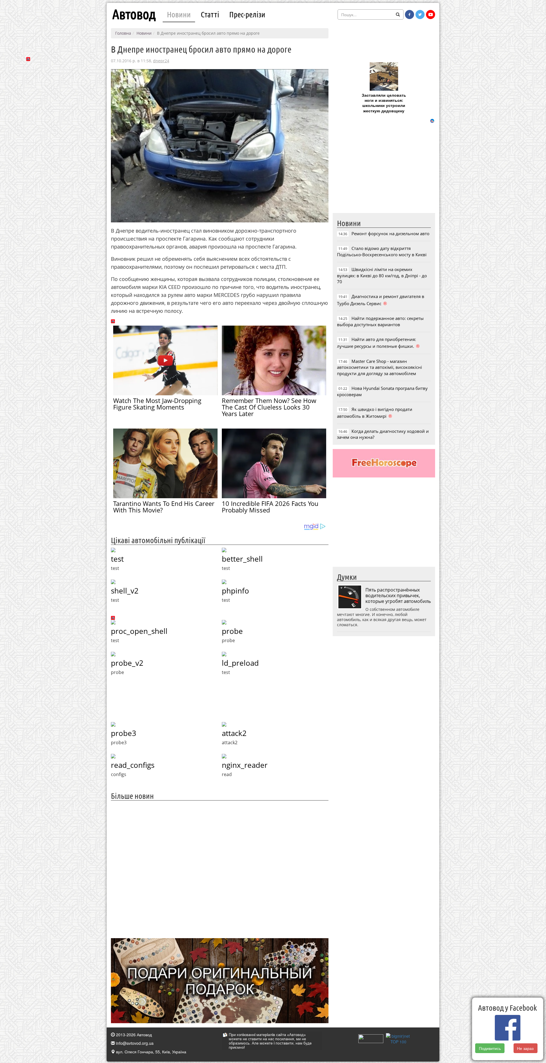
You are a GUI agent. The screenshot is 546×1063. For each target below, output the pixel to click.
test (117, 558)
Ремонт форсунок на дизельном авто (390, 233)
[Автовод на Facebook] (409, 14)
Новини (179, 14)
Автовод (134, 14)
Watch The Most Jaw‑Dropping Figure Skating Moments (157, 403)
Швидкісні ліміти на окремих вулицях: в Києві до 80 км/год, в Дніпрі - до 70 (382, 275)
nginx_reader (245, 765)
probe (232, 631)
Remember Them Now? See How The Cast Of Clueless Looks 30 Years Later (269, 407)
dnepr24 (161, 60)
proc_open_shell (139, 631)
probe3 (123, 733)
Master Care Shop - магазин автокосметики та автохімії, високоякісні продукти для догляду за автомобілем (379, 367)
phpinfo (235, 590)
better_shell (242, 558)
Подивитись (490, 1048)
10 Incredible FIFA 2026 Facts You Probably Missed (270, 506)
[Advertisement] (219, 868)
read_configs (132, 765)
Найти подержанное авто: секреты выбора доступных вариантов (380, 321)
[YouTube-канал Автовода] (430, 14)
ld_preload (240, 663)
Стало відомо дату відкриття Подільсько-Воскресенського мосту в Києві (382, 251)
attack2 (234, 733)
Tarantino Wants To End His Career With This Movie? (163, 506)
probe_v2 (127, 663)
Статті (210, 14)
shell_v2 (124, 590)
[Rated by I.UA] (370, 1038)
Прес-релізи (247, 14)
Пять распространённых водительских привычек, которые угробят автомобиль (398, 595)
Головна (123, 33)
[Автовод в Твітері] (420, 14)
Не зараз (525, 1048)
